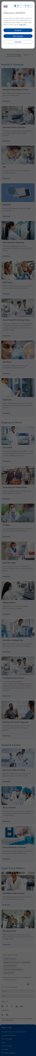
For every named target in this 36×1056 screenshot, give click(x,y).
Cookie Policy (22, 24)
